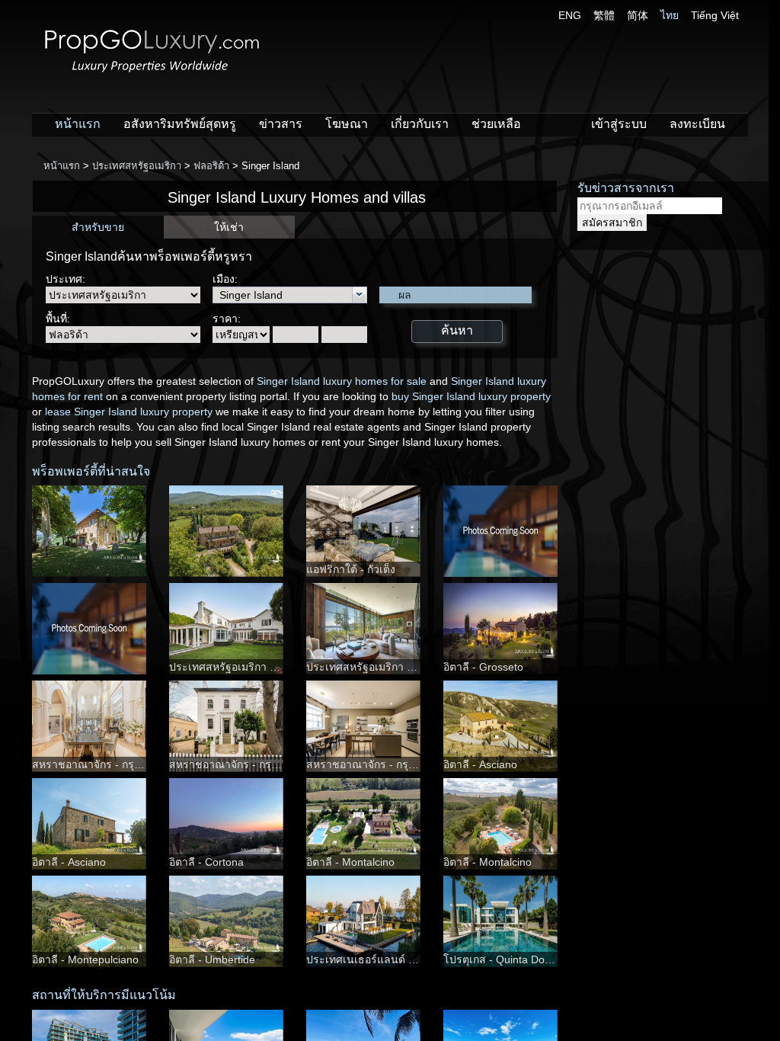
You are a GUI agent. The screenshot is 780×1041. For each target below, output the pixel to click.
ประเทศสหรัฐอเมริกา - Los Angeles (252, 667)
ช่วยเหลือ (496, 123)
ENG (569, 15)
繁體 (604, 15)
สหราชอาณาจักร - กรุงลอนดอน (106, 764)
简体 (637, 15)
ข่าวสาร (280, 123)
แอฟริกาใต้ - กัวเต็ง (350, 569)
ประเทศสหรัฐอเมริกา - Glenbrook (385, 667)
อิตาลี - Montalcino (350, 862)
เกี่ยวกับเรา (420, 123)
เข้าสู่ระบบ (619, 123)
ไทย (669, 15)
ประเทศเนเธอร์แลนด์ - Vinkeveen (385, 959)
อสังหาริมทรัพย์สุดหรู (179, 123)
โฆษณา (346, 123)
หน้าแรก (78, 123)
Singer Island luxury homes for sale (342, 381)
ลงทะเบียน (697, 123)
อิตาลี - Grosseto (483, 667)
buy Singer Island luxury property (471, 396)
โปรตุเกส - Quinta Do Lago (507, 959)
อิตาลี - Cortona (206, 862)
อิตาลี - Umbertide (212, 959)
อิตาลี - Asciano (480, 764)
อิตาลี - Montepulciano (85, 959)
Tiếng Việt (715, 15)
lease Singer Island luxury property (129, 411)
